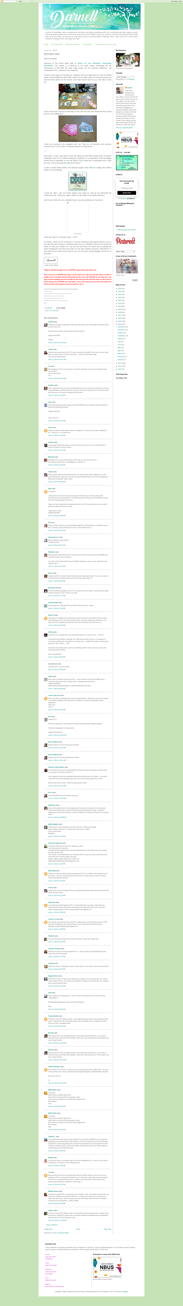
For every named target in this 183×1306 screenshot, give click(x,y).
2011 (120, 369)
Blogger (125, 1291)
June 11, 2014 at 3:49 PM (56, 912)
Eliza (50, 488)
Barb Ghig (52, 870)
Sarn (50, 402)
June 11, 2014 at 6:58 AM (56, 581)
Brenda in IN (52, 588)
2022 (120, 300)
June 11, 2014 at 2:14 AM (56, 450)
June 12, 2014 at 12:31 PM (57, 1083)
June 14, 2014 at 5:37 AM (56, 1184)
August (120, 338)
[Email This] (57, 308)
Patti (49, 993)
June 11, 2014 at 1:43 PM (56, 864)
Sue (49, 716)
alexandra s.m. (53, 537)
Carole (50, 472)
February (121, 356)
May (119, 347)
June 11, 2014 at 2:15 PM (56, 881)
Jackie (50, 349)
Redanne (51, 552)
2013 (120, 363)
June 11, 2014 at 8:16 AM (56, 657)
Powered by (122, 198)
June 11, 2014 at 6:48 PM (56, 929)
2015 (120, 321)
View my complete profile (124, 127)
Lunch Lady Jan (54, 695)
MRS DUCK (52, 1090)
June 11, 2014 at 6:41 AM (56, 545)
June (119, 344)
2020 (120, 306)
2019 (120, 309)
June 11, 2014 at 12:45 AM (57, 378)
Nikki (91, 168)
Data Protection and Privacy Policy (106, 44)
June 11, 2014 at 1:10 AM (56, 395)
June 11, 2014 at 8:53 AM (56, 669)
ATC (50, 310)
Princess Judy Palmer (56, 767)
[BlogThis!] (59, 308)
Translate (131, 79)
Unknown (51, 902)
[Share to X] (61, 308)
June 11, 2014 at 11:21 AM (57, 760)
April (119, 350)
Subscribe (127, 193)
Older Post (107, 1229)
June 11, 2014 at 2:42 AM (56, 465)
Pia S (50, 792)
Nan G (50, 573)
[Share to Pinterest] (64, 308)
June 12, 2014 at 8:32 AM (56, 1026)
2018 (120, 312)
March (120, 353)
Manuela (51, 457)
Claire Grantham (54, 1066)
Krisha (50, 632)
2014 (120, 324)
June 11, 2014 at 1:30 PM (56, 836)
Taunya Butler (53, 1016)
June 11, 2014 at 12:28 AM (57, 342)
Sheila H (51, 936)
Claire (50, 676)
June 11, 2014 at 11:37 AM (57, 786)
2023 (120, 297)
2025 (120, 291)
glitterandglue (53, 824)
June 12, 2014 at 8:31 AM (56, 1009)
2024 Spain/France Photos (127, 230)
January (120, 359)
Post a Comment (52, 1225)
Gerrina (51, 442)
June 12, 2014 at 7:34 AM (56, 986)
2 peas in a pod (53, 919)
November (121, 330)
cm (49, 1172)
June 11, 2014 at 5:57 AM (56, 530)
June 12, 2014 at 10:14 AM (57, 1043)
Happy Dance (53, 976)
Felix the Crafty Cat (55, 843)
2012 (120, 366)
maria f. (50, 1210)
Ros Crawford (53, 742)
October (120, 333)
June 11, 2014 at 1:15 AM (56, 421)
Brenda (51, 1033)
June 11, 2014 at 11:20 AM (57, 748)
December (121, 327)
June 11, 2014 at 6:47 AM (56, 566)
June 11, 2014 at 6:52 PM (56, 942)
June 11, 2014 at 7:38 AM (56, 608)
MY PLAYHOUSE (57, 44)
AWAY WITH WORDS (72, 44)
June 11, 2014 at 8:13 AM (56, 625)
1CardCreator (53, 602)
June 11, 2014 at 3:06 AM (56, 482)
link (65, 163)
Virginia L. (51, 1136)
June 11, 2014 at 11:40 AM (57, 798)
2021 (120, 303)
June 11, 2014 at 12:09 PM (57, 817)
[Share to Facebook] (63, 308)
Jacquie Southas (54, 948)
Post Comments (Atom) (61, 1233)
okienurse (51, 805)
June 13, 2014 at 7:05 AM (56, 1165)
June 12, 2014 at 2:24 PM (56, 1106)
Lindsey (51, 963)
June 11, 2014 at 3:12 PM (56, 895)
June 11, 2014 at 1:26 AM (56, 435)
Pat (49, 522)
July (119, 342)
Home (78, 1229)
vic (49, 366)
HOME (46, 44)
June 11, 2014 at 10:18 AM (57, 735)
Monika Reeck (53, 1191)
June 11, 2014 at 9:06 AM (56, 710)
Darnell (129, 88)
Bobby (50, 1157)
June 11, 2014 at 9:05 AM (56, 688)
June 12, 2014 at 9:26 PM (56, 1151)
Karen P (51, 615)
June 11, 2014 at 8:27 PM (56, 969)
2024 (120, 294)
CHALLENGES (87, 44)
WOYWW (55, 310)
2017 (120, 315)
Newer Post (48, 1229)
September (121, 336)
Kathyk (50, 322)
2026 (120, 288)
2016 (120, 318)
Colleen (51, 385)
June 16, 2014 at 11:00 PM (57, 1220)
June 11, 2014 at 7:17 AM (56, 596)
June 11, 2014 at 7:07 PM (56, 956)
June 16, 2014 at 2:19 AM (56, 1203)
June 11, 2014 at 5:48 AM (56, 515)
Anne (50, 427)
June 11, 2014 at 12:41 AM (57, 359)
